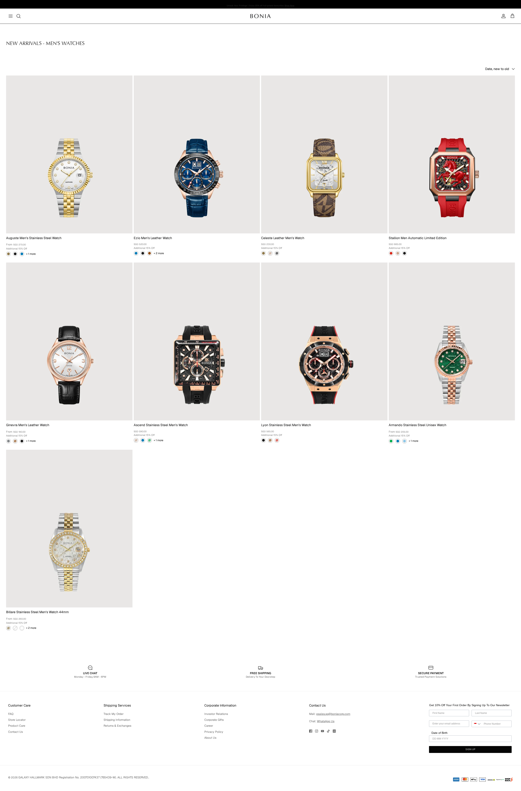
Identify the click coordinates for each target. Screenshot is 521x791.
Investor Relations (216, 714)
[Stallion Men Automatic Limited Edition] (452, 154)
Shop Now (289, 4)
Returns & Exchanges (117, 726)
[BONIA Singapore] (260, 16)
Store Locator (17, 720)
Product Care (16, 726)
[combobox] (477, 724)
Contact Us (15, 732)
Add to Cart (159, 484)
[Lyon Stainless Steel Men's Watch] (324, 341)
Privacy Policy (213, 732)
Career (208, 726)
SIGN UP (470, 749)
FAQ (10, 714)
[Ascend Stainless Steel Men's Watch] (197, 341)
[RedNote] (334, 731)
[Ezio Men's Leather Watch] (197, 154)
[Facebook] (310, 731)
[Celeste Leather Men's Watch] (324, 154)
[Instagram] (316, 731)
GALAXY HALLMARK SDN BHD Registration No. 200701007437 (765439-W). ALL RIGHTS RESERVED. (83, 777)
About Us (210, 738)
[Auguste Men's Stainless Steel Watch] (69, 154)
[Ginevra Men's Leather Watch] (69, 341)
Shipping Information (117, 720)
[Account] (502, 16)
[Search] (18, 16)
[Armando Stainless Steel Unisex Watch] (452, 341)
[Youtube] (322, 731)
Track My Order (114, 714)
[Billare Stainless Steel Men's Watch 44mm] (69, 529)
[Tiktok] (328, 731)
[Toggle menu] (10, 16)
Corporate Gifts (214, 720)
